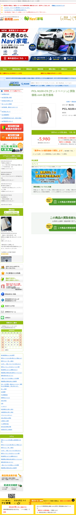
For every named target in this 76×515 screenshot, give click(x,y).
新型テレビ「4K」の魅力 (7, 361)
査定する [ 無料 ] (36, 502)
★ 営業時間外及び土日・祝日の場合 (11, 118)
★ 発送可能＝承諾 (7, 97)
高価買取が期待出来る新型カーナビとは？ (11, 372)
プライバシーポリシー (6, 415)
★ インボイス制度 (7, 104)
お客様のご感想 (5, 421)
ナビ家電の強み (5, 423)
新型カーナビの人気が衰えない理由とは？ (11, 358)
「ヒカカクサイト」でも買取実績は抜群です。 (15, 10)
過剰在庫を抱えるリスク (7, 375)
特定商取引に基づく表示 (7, 409)
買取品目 (29, 69)
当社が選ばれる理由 (6, 418)
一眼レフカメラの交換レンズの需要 (10, 378)
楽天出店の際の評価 (6, 426)
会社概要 (3, 392)
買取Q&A (64, 69)
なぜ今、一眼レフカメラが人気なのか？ (11, 364)
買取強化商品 (16, 69)
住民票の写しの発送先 (6, 429)
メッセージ (4, 406)
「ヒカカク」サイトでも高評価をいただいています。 (17, 7)
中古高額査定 (4, 395)
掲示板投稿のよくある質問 (7, 355)
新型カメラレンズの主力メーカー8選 (10, 367)
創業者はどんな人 (5, 397)
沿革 (2, 403)
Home (5, 69)
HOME (68, 101)
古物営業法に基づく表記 (7, 412)
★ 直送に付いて (6, 111)
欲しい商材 (4, 389)
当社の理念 (4, 400)
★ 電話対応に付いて (7, 121)
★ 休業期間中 (5, 115)
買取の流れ (52, 69)
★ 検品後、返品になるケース (10, 107)
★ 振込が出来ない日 (7, 100)
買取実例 (40, 69)
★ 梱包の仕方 (5, 94)
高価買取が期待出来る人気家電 (9, 381)
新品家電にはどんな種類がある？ (9, 369)
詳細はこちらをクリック (58, 5)
